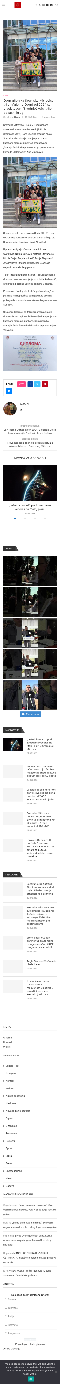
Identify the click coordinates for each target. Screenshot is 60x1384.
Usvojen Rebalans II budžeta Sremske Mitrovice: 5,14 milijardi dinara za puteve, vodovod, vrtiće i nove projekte (40, 848)
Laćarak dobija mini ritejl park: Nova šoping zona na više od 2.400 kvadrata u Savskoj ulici (41, 794)
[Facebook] (36, 5)
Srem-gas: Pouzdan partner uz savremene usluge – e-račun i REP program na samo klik (40, 942)
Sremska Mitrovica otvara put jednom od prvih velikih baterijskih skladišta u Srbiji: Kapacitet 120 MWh (41, 820)
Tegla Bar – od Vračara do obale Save (41, 963)
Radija (11, 1316)
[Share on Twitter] (37, 384)
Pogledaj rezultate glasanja (30, 1344)
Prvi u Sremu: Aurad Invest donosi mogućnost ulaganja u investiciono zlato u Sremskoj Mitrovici (40, 988)
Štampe (12, 1299)
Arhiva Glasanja (11, 1348)
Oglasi (9, 1118)
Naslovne (11, 1103)
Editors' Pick (12, 1065)
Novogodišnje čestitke (18, 1110)
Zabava (10, 1185)
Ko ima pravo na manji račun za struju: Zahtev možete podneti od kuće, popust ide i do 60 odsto (41, 771)
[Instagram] (43, 5)
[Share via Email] (9, 391)
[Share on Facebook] (30, 384)
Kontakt (7, 1042)
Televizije (13, 1307)
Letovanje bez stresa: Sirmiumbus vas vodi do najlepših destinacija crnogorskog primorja (41, 888)
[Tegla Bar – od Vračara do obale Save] (13, 966)
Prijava (6, 1046)
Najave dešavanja (15, 1095)
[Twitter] (39, 5)
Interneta (13, 1324)
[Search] (56, 5)
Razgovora (14, 1333)
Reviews (10, 1140)
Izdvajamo (11, 1073)
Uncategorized (14, 1170)
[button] (6, 492)
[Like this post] (22, 384)
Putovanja (11, 1133)
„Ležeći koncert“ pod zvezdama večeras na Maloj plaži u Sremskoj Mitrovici (40, 744)
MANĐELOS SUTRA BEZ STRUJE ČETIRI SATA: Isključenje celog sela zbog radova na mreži (29, 1258)
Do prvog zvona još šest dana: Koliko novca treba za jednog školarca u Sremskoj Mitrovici (27, 1240)
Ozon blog (11, 1125)
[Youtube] (47, 5)
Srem (9, 1163)
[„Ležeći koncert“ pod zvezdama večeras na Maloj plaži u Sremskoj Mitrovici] (30, 483)
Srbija (9, 1155)
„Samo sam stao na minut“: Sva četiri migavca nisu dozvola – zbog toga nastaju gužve (29, 1210)
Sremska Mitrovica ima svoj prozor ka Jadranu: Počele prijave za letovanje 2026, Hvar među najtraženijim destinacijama (40, 915)
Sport (9, 1148)
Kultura (10, 1088)
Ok (30, 1379)
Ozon (17, 117)
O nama (7, 1037)
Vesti (9, 1178)
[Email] (51, 5)
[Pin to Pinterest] (45, 384)
